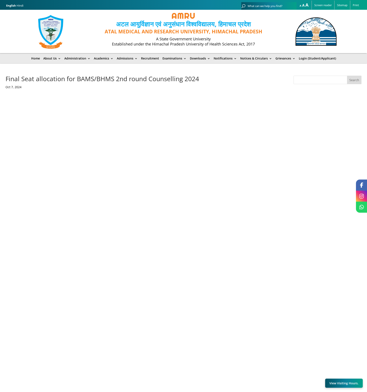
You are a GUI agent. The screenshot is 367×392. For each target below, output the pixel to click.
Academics (101, 58)
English (11, 5)
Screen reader (323, 5)
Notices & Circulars (254, 58)
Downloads (198, 58)
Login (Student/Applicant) (317, 58)
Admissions (125, 58)
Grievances (283, 58)
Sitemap (342, 5)
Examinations (172, 58)
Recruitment (150, 58)
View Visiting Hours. (344, 383)
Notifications (223, 58)
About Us (50, 58)
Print (356, 5)
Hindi (20, 5)
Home (35, 58)
